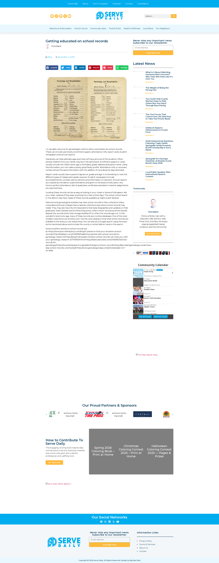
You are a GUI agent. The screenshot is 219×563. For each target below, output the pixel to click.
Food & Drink (115, 28)
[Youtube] (69, 16)
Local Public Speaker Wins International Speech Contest (158, 174)
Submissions (142, 4)
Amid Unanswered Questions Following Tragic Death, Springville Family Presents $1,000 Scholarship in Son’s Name (159, 145)
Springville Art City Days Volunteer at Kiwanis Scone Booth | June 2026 (158, 161)
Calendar (117, 4)
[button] (52, 67)
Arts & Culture (80, 28)
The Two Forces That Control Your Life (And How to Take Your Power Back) (158, 116)
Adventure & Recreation (60, 28)
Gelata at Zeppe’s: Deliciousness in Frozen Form (157, 130)
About (85, 4)
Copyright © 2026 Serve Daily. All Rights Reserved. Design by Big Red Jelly (109, 560)
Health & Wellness (132, 28)
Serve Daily (73, 4)
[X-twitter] (65, 16)
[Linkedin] (61, 16)
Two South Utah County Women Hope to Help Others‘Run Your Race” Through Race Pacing (157, 102)
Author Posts (153, 234)
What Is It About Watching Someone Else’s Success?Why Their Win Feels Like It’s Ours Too (159, 75)
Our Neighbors (163, 28)
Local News (148, 28)
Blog (50, 57)
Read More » (150, 82)
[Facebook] (52, 16)
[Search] (174, 16)
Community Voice (98, 28)
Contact (129, 4)
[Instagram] (56, 16)
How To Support (100, 4)
